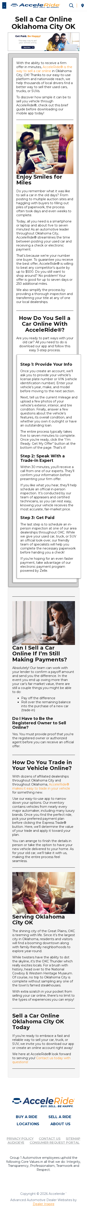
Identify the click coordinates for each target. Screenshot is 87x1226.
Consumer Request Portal (55, 1143)
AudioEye (16, 1143)
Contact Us (49, 1139)
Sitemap (73, 1139)
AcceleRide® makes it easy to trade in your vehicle (41, 786)
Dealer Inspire (43, 1204)
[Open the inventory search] (71, 5)
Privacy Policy (20, 1139)
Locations (28, 1124)
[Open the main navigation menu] (4, 5)
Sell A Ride (59, 1117)
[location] (82, 5)
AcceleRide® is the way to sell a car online (44, 69)
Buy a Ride (26, 1117)
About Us (60, 1124)
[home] (35, 5)
